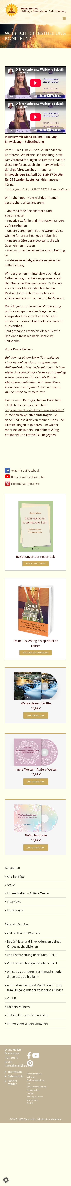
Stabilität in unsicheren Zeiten (27, 1015)
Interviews (14, 902)
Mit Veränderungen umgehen (27, 1023)
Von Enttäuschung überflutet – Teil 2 (32, 955)
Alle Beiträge (15, 876)
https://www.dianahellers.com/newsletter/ (34, 410)
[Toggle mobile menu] (64, 18)
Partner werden (12, 1082)
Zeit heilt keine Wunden (23, 933)
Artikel (11, 885)
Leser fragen (15, 910)
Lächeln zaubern (18, 1007)
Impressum (13, 1071)
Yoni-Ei (12, 998)
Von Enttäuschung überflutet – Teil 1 (32, 963)
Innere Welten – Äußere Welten (28, 893)
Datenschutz (13, 1076)
